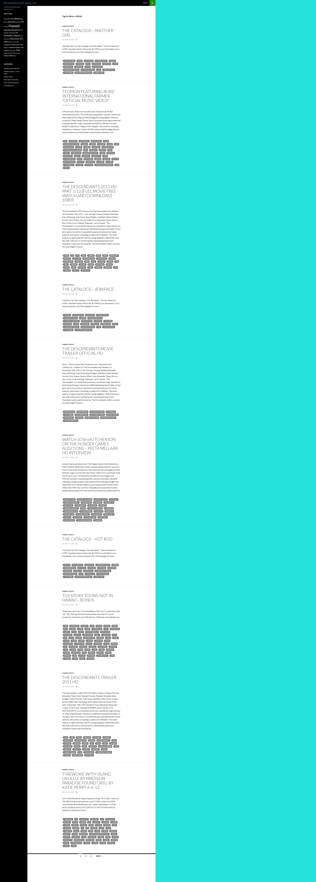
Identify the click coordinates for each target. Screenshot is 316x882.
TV (13, 53)
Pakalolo (96, 156)
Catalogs (89, 61)
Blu (92, 626)
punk (115, 64)
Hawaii (112, 61)
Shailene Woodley (108, 417)
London (98, 644)
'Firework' (68, 819)
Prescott (68, 840)
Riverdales (106, 324)
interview (92, 505)
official (80, 64)
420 (65, 141)
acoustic (84, 819)
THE (99, 70)
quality (77, 749)
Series (18, 47)
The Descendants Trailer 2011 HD (89, 679)
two (75, 658)
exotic (77, 635)
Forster (79, 261)
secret (100, 652)
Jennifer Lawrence (71, 508)
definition (115, 629)
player (115, 837)
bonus (107, 626)
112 (78, 255)
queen (66, 652)
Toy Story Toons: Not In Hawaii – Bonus (87, 597)
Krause (74, 264)
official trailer (105, 746)
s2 (8, 47)
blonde (67, 822)
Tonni (95, 843)
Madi (75, 834)
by (89, 822)
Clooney (77, 258)
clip (106, 629)
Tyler (103, 843)
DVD (74, 632)
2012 (13, 19)
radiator (76, 652)
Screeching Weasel (71, 70)
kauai (84, 831)
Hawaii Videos (68, 26)
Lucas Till (98, 511)
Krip (110, 150)
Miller (109, 264)
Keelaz (102, 150)
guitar (107, 825)
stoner (109, 162)
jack (101, 828)
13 (76, 819)
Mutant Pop (69, 64)
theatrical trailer (104, 752)
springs (67, 655)
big (22, 19)
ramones (79, 67)
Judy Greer (68, 414)
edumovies (68, 261)
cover (66, 825)
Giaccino (106, 635)
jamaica (93, 150)
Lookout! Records (71, 321)
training (98, 520)
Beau (105, 255)
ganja (79, 147)
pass (105, 156)
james (116, 638)
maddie (113, 831)
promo (6, 47)
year (74, 846)
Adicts (66, 565)
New (84, 746)
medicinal (68, 156)
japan (66, 641)
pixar (102, 649)
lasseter (98, 641)
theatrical (89, 752)
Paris (87, 649)
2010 (5, 19)
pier (108, 837)
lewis (107, 641)
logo (89, 644)
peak (94, 649)
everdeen (97, 502)
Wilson (90, 658)
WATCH (76, 270)
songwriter (76, 843)
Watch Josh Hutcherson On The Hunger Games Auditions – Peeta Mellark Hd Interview (90, 446)
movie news (96, 514)
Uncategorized (9, 85)
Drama (112, 258)
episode (11, 22)
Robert (98, 267)
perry (101, 837)
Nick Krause (68, 417)
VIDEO (66, 168)
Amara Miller (69, 412)
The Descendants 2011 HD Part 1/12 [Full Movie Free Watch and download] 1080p (89, 193)
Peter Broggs (69, 159)
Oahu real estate (13, 42)
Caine (80, 629)
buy (65, 629)
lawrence (109, 508)
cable (72, 629)
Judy (66, 264)
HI (82, 828)
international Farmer (72, 150)
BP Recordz (96, 141)
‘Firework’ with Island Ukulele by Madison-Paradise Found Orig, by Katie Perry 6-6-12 (88, 780)
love (8, 39)
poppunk (106, 64)
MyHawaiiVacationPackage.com (20, 3)
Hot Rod (82, 568)
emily (81, 632)
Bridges (67, 258)
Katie (76, 831)
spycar (82, 655)
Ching (92, 144)
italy (108, 638)
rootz (80, 162)
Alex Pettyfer (69, 499)
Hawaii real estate (9, 33)
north (66, 837)
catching (114, 499)
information (89, 638)
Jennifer (103, 505)
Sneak (108, 652)
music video (109, 514)
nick (74, 267)
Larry (81, 641)
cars (87, 629)
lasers (89, 641)
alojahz (73, 141)
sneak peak (103, 517)
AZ (102, 819)
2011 (83, 255)
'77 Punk (67, 315)
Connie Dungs (101, 61)
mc (65, 647)
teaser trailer (69, 752)
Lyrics (105, 831)
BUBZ (106, 141)
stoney (79, 165)
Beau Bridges (82, 412)
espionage (105, 632)
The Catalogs (109, 70)
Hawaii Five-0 (16, 30)
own (80, 649)
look (107, 644)
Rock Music (97, 67)
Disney (66, 632)
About (145, 3)
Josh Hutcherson (95, 508)
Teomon (89, 165)
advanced (75, 626)
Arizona (94, 819)
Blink (80, 61)
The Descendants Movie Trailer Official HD (87, 351)
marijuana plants (90, 153)
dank (110, 144)
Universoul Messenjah (104, 165)
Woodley (85, 270)
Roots (115, 159)
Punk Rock (68, 67)
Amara (91, 255)
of (10, 44)
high (71, 638)
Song (66, 843)
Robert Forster (92, 417)
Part (90, 267)
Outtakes (77, 517)
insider (100, 638)
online (13, 44)
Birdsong (114, 255)
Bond (99, 626)
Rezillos (95, 324)
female (75, 825)
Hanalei (67, 828)
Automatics (78, 315)
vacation (17, 53)
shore (106, 840)
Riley (99, 840)
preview (110, 649)
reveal (91, 652)
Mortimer (103, 647)
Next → (99, 856)
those (87, 843)
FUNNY (6, 26)
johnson (67, 831)
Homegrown (108, 147)
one (65, 649)
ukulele (111, 843)
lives (97, 831)
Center (105, 822)
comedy (107, 737)
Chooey (101, 144)
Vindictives (99, 73)
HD (117, 261)
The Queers (68, 73)
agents (85, 626)
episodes (18, 22)
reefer (98, 159)
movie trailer (112, 414)
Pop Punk (96, 64)
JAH (85, 150)
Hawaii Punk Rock (95, 318)
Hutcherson (80, 505)
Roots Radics (69, 162)
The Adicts (90, 574)
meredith (109, 511)
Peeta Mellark (90, 517)
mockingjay (68, 514)
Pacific (18, 44)
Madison (83, 834)
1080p (66, 255)
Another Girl (69, 61)
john (74, 641)
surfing (6, 51)
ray (84, 652)
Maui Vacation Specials (11, 80)
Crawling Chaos (70, 318)
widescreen (77, 755)
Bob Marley (84, 141)
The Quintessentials (83, 73)
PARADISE (92, 837)
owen (73, 649)
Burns (83, 822)
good (98, 825)
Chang (84, 144)
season (12, 47)
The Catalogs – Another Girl (87, 32)
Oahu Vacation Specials (11, 83)
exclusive (67, 635)
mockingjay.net (83, 514)
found (83, 825)
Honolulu (8, 35)
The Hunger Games (84, 520)
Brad (115, 626)
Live (5, 39)
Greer (110, 261)
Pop (88, 64)
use (117, 165)
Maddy (67, 834)
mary (91, 264)
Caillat (96, 822)
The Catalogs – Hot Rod (87, 538)
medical (111, 153)
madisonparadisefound (99, 834)
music (77, 156)
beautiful (110, 819)
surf (22, 47)
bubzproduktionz (71, 144)
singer (114, 840)
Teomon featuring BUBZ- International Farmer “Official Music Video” (89, 96)
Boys (75, 822)
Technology (103, 655)
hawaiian (7, 30)
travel (10, 53)
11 (72, 255)
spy (74, 655)
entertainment (92, 632)
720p (72, 737)
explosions (88, 635)
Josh (83, 508)
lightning (68, 644)
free (87, 261)
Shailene (108, 267)
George (102, 261)
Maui (102, 153)
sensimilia (90, 162)
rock (88, 67)
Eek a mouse (68, 147)
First (97, 635)
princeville (79, 840)
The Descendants (70, 420)
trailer (67, 270)
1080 (65, 626)
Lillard (83, 264)
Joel (108, 828)
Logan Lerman (86, 511)
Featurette (109, 502)
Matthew (100, 264)
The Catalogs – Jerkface (88, 289)
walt (82, 658)
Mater (114, 644)
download (101, 258)
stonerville (68, 165)
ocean (6, 44)
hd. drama (111, 412)
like (90, 831)
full (93, 261)
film (114, 740)
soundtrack (69, 520)
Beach (17, 18)
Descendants (89, 258)
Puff (79, 159)
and (98, 255)
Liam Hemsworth (70, 511)
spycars (91, 655)
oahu (6, 41)
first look (68, 505)
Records (90, 840)
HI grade (96, 147)
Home (79, 638)
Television (12, 50)
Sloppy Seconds (88, 70)
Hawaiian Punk (69, 568)
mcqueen (73, 647)
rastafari (88, 159)
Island (94, 828)
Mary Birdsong (81, 414)
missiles (93, 647)
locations (79, 644)
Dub (116, 144)
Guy (114, 635)
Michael (83, 647)
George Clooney (97, 412)
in (87, 828)
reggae (106, 159)
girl (91, 825)
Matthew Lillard (97, 414)
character (97, 629)
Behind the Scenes (84, 499)
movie (66, 267)
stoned (100, 162)
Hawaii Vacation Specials (12, 68)
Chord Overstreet (71, 502)
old (84, 837)
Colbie (114, 822)
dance (6, 22)
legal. (66, 153)
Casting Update (101, 499)
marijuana (76, 153)
